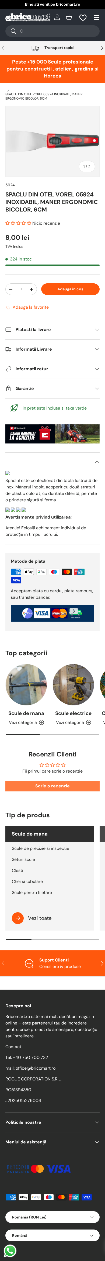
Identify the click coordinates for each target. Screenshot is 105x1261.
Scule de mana (26, 713)
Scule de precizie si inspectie (40, 848)
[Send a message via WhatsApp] (10, 1251)
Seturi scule (23, 859)
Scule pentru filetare (32, 892)
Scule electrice (73, 713)
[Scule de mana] (26, 684)
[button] (69, 17)
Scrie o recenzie (52, 786)
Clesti (17, 870)
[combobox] (52, 31)
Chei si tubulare (27, 881)
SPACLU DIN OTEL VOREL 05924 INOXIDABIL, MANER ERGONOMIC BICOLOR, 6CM (43, 96)
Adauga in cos (70, 289)
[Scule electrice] (73, 684)
